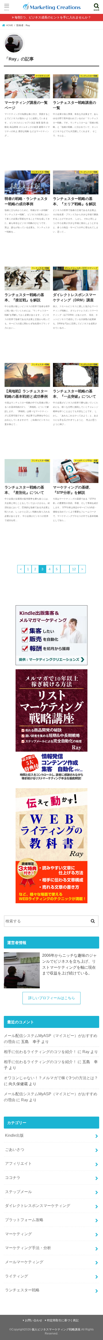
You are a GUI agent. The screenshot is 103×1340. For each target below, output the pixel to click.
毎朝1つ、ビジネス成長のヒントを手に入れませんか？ (53, 17)
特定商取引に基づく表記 (63, 1320)
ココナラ (12, 1177)
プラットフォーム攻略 (24, 1220)
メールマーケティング (24, 1262)
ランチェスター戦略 (22, 1290)
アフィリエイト (18, 1163)
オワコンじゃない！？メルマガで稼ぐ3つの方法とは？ (51, 1078)
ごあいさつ (14, 1149)
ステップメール (18, 1191)
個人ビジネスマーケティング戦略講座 (56, 1329)
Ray (85, 1051)
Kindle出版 (14, 1135)
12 (74, 569)
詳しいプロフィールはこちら (51, 998)
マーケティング (18, 1234)
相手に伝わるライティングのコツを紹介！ (40, 1051)
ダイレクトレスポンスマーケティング (37, 1205)
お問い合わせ (33, 1320)
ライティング (16, 1276)
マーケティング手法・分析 (28, 1248)
